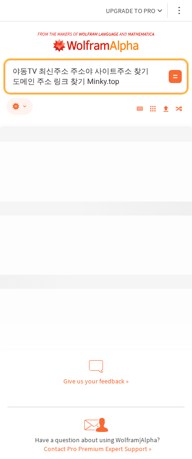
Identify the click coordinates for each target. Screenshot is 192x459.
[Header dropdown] (180, 10)
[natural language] (20, 106)
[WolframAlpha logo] (96, 45)
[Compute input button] (175, 76)
